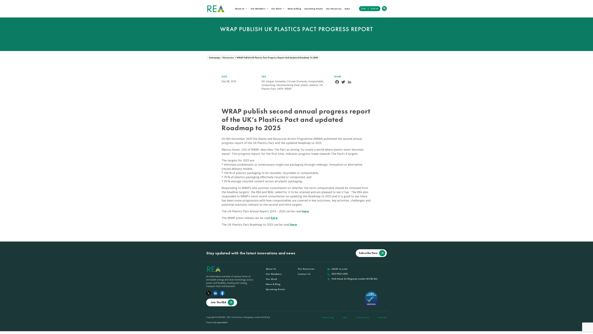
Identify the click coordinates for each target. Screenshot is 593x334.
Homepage (214, 57)
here (305, 211)
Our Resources (334, 8)
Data (347, 8)
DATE (224, 76)
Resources (228, 57)
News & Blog (294, 8)
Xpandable (222, 322)
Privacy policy (362, 317)
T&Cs (344, 317)
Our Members (258, 8)
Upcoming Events (313, 8)
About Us (240, 8)
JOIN (363, 8)
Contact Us (304, 274)
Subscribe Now (368, 253)
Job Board (382, 317)
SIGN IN (374, 8)
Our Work (276, 8)
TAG (263, 76)
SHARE (337, 76)
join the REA (218, 302)
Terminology (327, 317)
